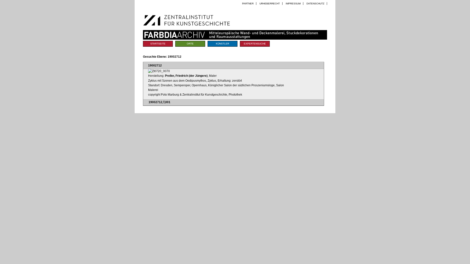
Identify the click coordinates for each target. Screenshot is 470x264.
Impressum (293, 3)
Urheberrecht (269, 3)
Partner (248, 3)
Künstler (222, 43)
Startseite (157, 43)
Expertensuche (255, 43)
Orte (190, 43)
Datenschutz (315, 3)
